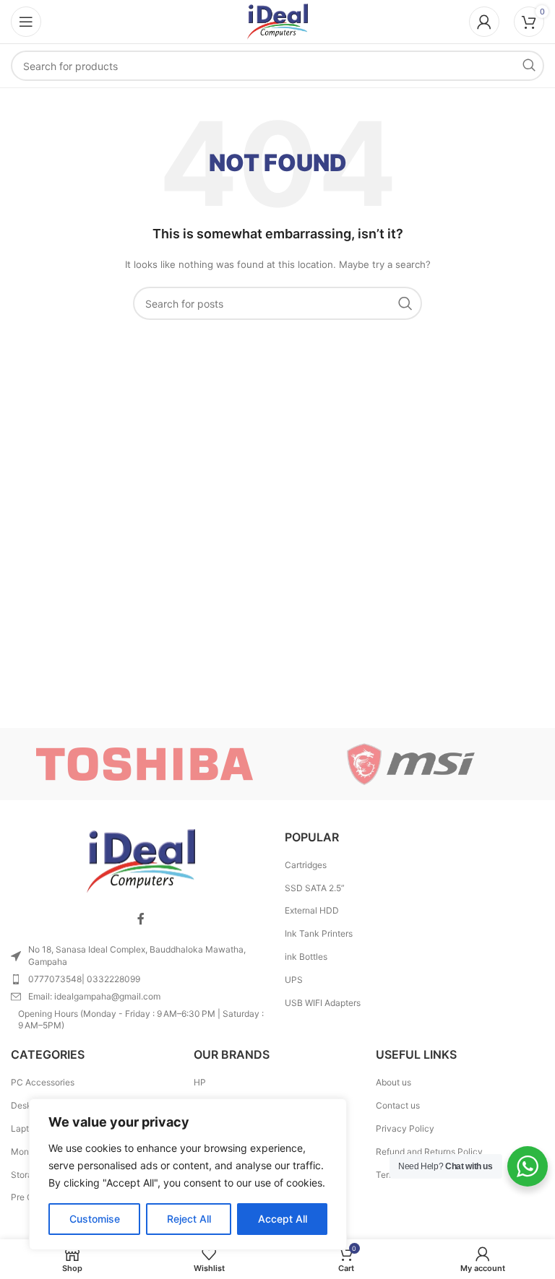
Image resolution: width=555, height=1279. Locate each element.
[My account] (484, 21)
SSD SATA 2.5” (315, 888)
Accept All (282, 1219)
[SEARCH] (529, 66)
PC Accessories (42, 1082)
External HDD (312, 910)
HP (200, 1082)
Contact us (398, 1105)
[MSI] (411, 764)
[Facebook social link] (141, 918)
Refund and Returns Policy (429, 1151)
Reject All (189, 1219)
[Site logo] (277, 20)
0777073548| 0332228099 (84, 979)
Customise (94, 1219)
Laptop (25, 1128)
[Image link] (141, 860)
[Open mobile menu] (26, 21)
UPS (294, 979)
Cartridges (306, 864)
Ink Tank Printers (319, 933)
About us (393, 1082)
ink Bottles (306, 956)
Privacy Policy (405, 1128)
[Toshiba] (144, 764)
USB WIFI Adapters (323, 1002)
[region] (188, 1174)
